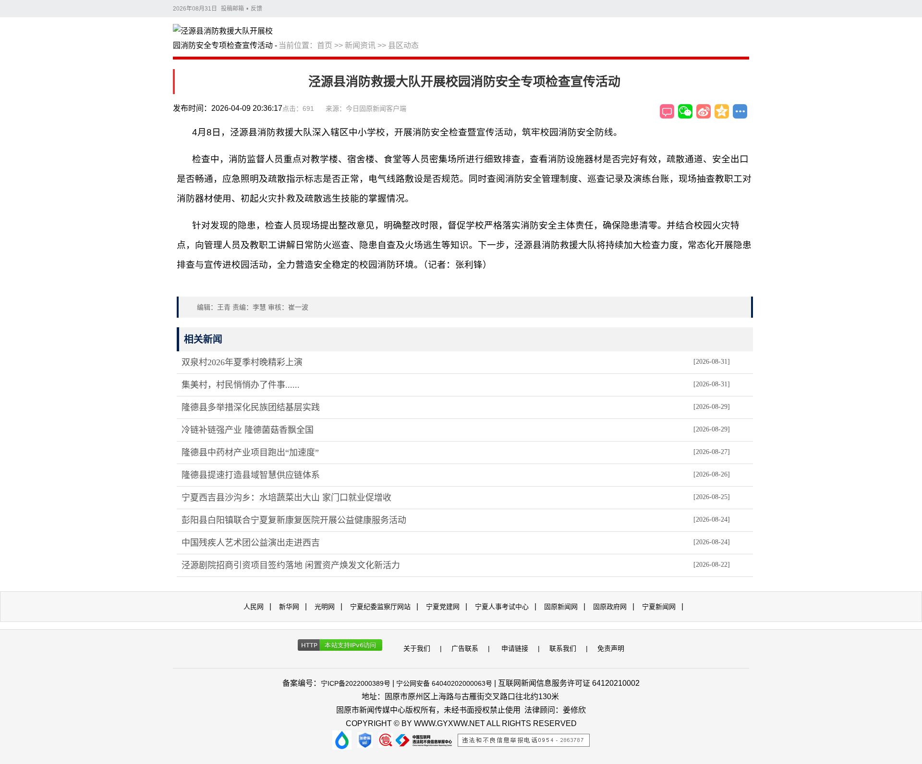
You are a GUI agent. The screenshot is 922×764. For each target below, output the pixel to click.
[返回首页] (226, 39)
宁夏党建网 (443, 606)
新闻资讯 (360, 45)
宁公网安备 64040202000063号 (444, 683)
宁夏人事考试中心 (502, 606)
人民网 (253, 606)
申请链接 (514, 648)
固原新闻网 (561, 606)
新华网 (289, 606)
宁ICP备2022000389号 (355, 683)
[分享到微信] (685, 111)
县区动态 (403, 45)
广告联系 (464, 648)
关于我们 (416, 648)
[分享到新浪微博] (703, 111)
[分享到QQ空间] (722, 111)
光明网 (325, 606)
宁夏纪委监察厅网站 (380, 606)
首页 (324, 45)
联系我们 (562, 648)
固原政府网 (610, 606)
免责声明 (610, 648)
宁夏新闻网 (659, 606)
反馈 (256, 8)
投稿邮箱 (232, 8)
